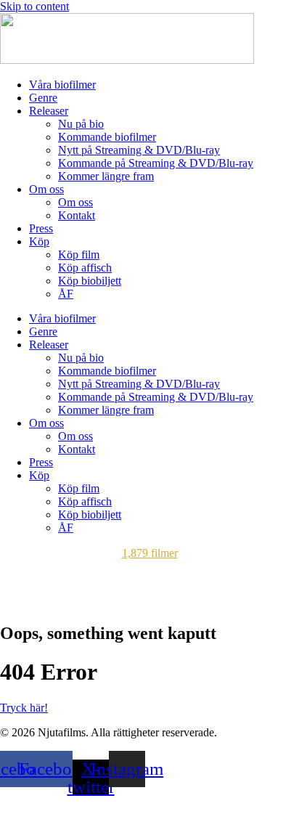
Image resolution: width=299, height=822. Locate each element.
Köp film (78, 254)
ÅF (65, 294)
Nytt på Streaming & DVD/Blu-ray (139, 150)
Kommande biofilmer (107, 137)
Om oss (46, 189)
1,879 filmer (150, 553)
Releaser (48, 111)
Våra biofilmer (62, 84)
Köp (39, 241)
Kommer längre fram (106, 176)
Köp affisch (85, 267)
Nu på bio (81, 124)
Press (41, 228)
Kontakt (76, 215)
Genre (43, 97)
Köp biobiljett (89, 280)
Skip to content (34, 6)
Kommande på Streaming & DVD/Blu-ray (155, 163)
